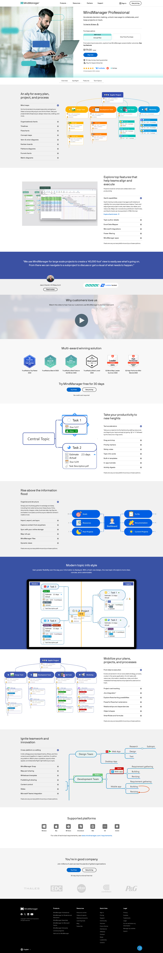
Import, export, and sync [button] (30, 520)
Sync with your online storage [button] (32, 529)
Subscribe (80, 926)
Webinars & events (82, 918)
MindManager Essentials (60, 920)
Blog (78, 923)
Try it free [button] (74, 389)
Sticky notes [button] (108, 449)
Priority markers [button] (110, 445)
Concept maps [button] (26, 135)
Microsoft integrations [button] (112, 229)
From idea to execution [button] (112, 670)
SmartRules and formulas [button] (113, 716)
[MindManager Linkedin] (28, 914)
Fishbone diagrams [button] (28, 149)
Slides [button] (23, 789)
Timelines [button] (24, 126)
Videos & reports (81, 915)
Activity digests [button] (109, 467)
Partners (102, 923)
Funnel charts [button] (26, 153)
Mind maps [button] (25, 105)
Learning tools (81, 920)
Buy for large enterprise (94, 63)
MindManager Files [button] (28, 538)
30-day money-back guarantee (96, 60)
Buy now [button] (90, 55)
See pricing (89, 389)
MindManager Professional (61, 912)
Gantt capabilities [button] (110, 198)
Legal (125, 920)
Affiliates (102, 931)
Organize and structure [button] (30, 502)
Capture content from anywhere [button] (33, 525)
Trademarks (126, 918)
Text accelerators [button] (110, 426)
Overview (64, 80)
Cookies (125, 915)
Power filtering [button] (109, 233)
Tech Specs (98, 80)
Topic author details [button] (111, 220)
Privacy (125, 912)
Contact (102, 934)
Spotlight (75, 80)
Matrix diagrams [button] (27, 158)
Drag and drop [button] (109, 440)
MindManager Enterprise (60, 928)
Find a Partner (104, 926)
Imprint (125, 931)
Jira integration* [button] (110, 693)
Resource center (82, 912)
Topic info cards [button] (110, 454)
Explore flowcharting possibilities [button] (116, 697)
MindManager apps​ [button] (111, 238)
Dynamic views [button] (26, 543)
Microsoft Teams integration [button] (31, 793)
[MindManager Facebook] (22, 914)
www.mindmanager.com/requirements (97, 836)
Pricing (102, 915)
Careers (102, 942)
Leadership (103, 940)
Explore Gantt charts (110, 214)
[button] (64, 3)
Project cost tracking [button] (112, 688)
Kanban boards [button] (27, 144)
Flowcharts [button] (25, 131)
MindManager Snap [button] (28, 766)
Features (86, 80)
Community (103, 920)
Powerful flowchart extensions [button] (115, 702)
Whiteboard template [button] (29, 775)
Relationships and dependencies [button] (116, 707)
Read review (50, 289)
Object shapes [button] (109, 711)
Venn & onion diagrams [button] (29, 140)
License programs (58, 930)
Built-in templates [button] (110, 458)
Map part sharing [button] (27, 771)
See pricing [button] (135, 3)
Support (102, 918)
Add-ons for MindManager (61, 933)
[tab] (97, 37)
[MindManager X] (25, 914)
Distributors (103, 929)
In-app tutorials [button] (110, 463)
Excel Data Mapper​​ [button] (111, 224)
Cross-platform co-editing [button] (31, 750)
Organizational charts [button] (29, 122)
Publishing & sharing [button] (29, 780)
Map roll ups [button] (25, 534)
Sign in (124, 3)
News (101, 937)
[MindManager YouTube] (32, 914)
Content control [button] (27, 784)
